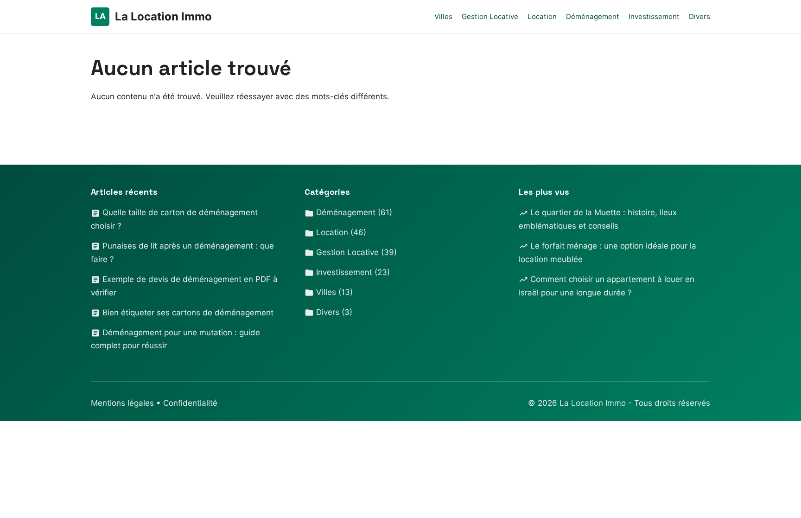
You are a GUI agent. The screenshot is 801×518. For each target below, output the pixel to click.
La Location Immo (593, 403)
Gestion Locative (490, 16)
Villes (443, 16)
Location (542, 16)
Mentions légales (122, 403)
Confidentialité (190, 403)
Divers (699, 16)
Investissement (654, 16)
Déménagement (592, 16)
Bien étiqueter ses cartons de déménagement (186, 312)
